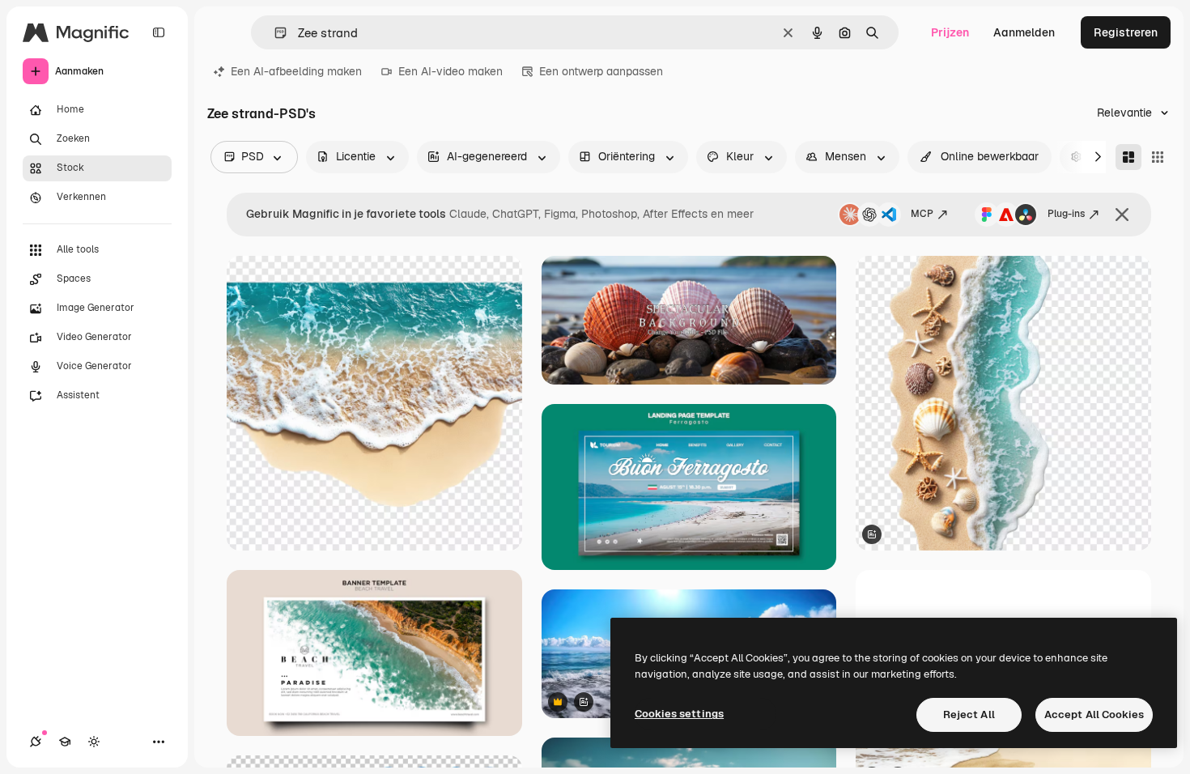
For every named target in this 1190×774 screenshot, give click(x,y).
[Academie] (65, 742)
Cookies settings (679, 714)
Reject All (969, 714)
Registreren (1126, 32)
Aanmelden (1024, 32)
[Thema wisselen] (94, 742)
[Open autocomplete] (274, 33)
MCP (922, 213)
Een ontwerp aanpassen (601, 71)
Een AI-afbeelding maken (296, 71)
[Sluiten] (1122, 214)
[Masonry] (1128, 157)
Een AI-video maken (450, 71)
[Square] (1158, 157)
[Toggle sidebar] (159, 32)
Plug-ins (1066, 213)
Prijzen (950, 32)
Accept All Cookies (1094, 714)
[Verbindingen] (36, 742)
